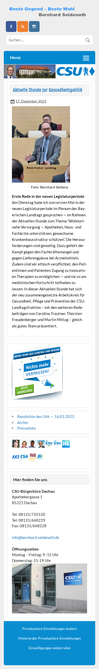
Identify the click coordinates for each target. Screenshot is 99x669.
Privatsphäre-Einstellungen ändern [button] (49, 628)
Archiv (22, 422)
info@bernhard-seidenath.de (35, 537)
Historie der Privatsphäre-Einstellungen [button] (49, 638)
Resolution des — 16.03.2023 (45, 416)
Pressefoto (26, 428)
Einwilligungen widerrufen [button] (50, 648)
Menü (15, 57)
